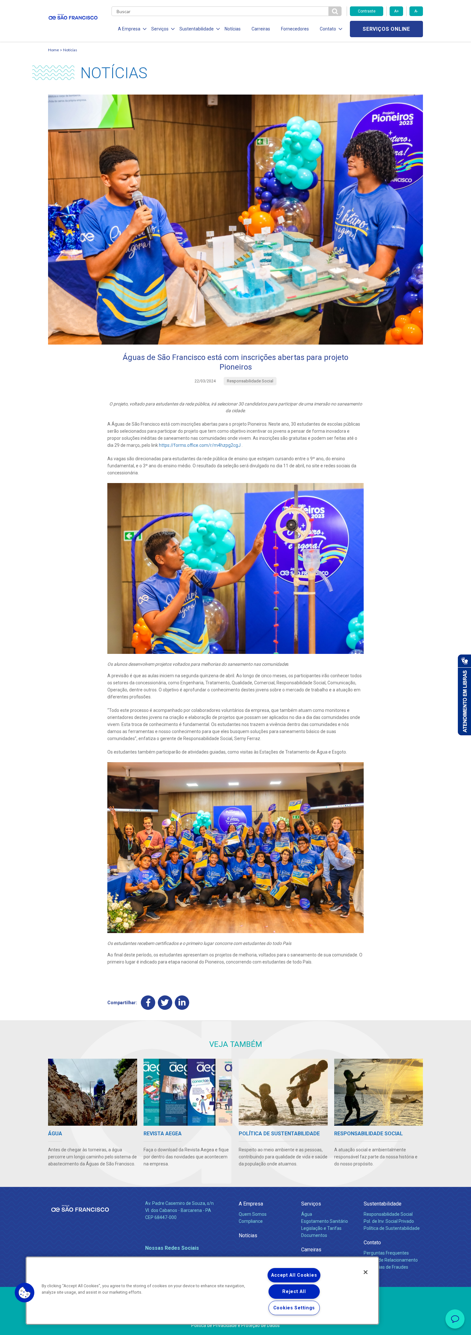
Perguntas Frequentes (386, 1253)
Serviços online (386, 29)
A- (416, 11)
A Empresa (251, 1204)
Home (53, 49)
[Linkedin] (182, 1003)
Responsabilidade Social (388, 1214)
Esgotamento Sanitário (324, 1221)
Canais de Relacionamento (391, 1260)
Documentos (314, 1235)
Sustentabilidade (382, 1204)
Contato (372, 1242)
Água (306, 1214)
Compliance (251, 1221)
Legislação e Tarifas (321, 1228)
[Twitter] (165, 1003)
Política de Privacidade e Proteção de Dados (235, 1325)
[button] (24, 1292)
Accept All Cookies (294, 1275)
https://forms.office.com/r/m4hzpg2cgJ (200, 445)
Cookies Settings (294, 1308)
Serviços (311, 1204)
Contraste (367, 11)
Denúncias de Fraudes (386, 1267)
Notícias (233, 28)
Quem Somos (253, 1214)
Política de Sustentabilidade (392, 1228)
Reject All (294, 1291)
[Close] (366, 1272)
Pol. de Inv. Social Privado (389, 1221)
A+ (396, 11)
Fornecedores (295, 28)
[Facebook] (148, 1003)
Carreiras (261, 28)
